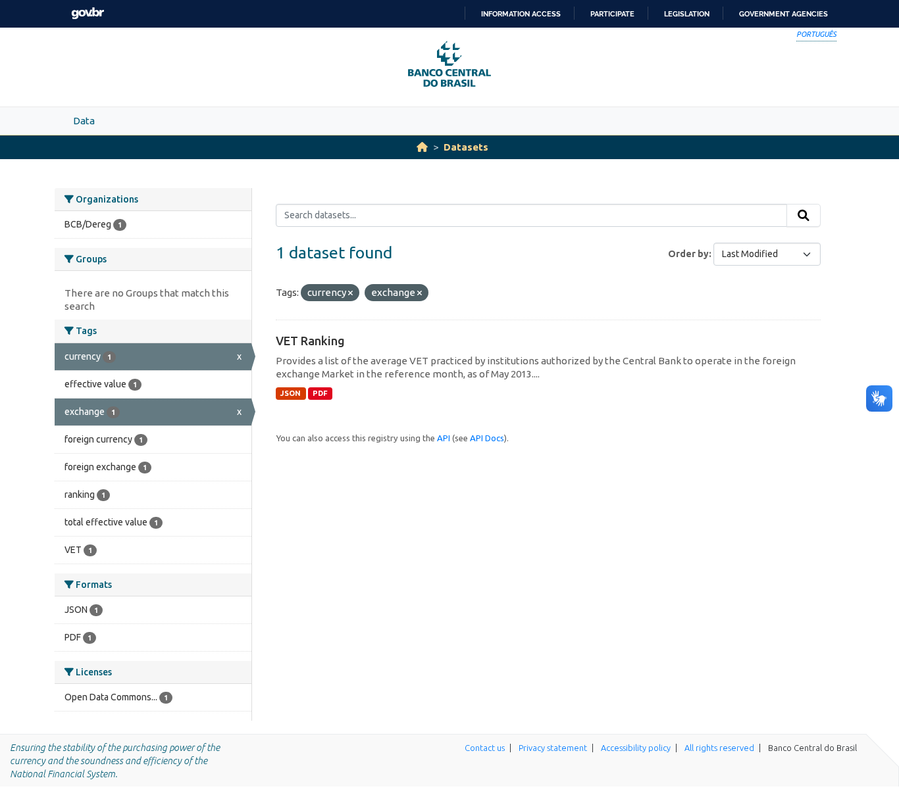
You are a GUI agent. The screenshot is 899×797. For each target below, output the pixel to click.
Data (84, 120)
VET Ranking (310, 340)
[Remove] (350, 293)
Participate (612, 13)
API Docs (487, 438)
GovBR (87, 13)
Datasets (466, 147)
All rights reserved (719, 747)
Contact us (485, 747)
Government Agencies (783, 13)
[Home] (422, 147)
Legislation (686, 13)
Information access (521, 13)
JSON (290, 393)
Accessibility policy (636, 747)
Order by (688, 254)
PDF (320, 393)
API (443, 438)
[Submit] (803, 216)
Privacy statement (553, 747)
